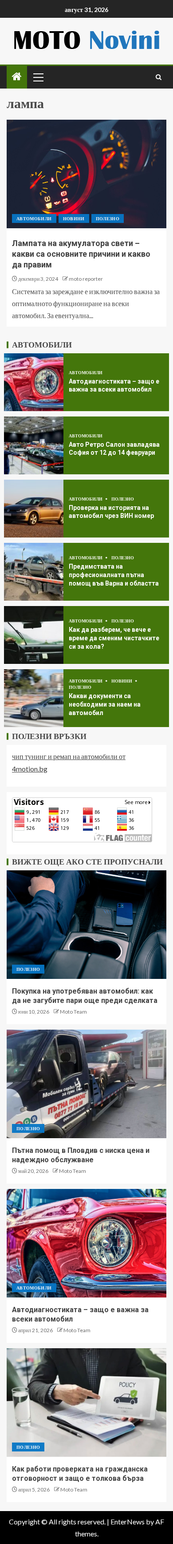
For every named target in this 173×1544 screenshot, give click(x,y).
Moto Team (73, 1011)
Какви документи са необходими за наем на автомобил (105, 704)
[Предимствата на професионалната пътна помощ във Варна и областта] (33, 572)
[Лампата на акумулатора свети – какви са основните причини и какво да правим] (86, 174)
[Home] (17, 76)
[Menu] (38, 77)
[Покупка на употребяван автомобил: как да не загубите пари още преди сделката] (86, 924)
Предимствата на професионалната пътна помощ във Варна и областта (114, 574)
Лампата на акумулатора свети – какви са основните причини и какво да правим (81, 253)
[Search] (158, 77)
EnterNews (127, 1521)
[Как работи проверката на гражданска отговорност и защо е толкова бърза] (86, 1402)
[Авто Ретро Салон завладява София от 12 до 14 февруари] (33, 445)
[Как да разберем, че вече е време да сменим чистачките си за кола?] (33, 635)
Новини (74, 218)
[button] (38, 77)
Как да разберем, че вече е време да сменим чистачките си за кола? (114, 638)
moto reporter (86, 278)
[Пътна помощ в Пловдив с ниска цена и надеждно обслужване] (86, 1084)
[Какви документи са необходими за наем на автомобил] (33, 698)
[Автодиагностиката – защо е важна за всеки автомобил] (33, 382)
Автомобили (34, 218)
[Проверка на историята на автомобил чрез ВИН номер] (33, 509)
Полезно (107, 218)
